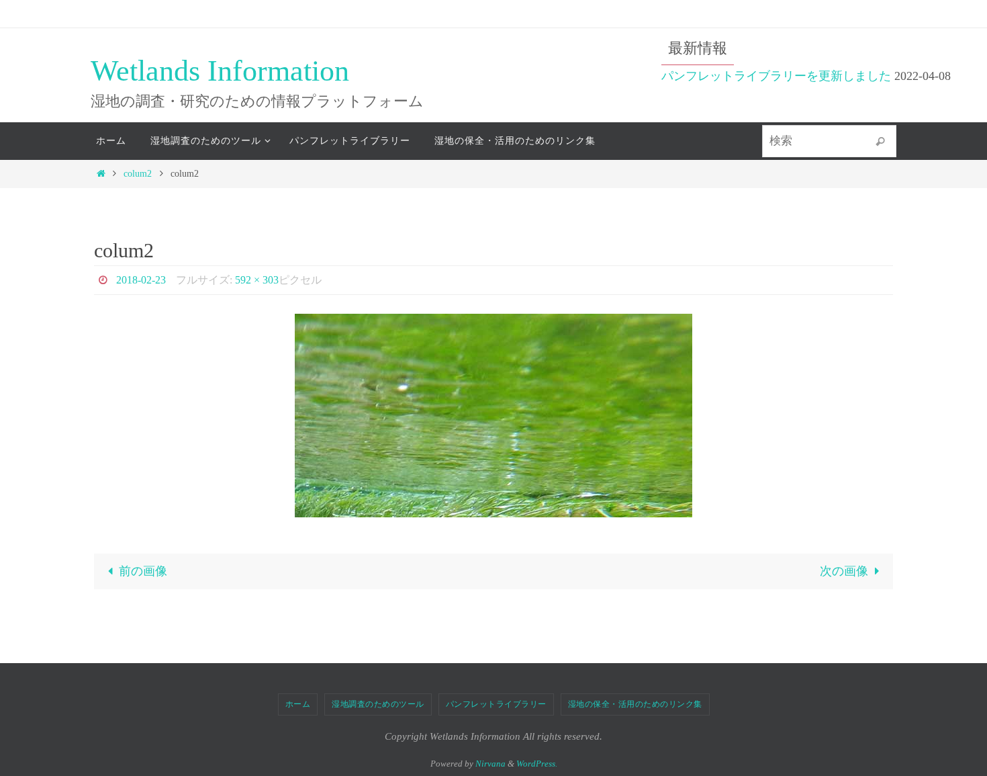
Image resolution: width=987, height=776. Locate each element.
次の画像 (844, 571)
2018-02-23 (141, 280)
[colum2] (493, 415)
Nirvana (490, 764)
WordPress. (536, 764)
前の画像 (143, 571)
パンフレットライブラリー (496, 704)
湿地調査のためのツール (378, 704)
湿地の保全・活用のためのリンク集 (635, 704)
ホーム (298, 704)
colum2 (138, 173)
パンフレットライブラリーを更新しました (776, 76)
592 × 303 (257, 280)
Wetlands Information (220, 70)
